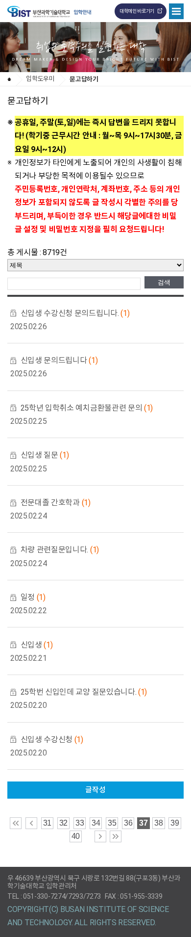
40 (76, 836)
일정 (33, 597)
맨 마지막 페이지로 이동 (115, 836)
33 (79, 823)
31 (47, 823)
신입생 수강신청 (52, 739)
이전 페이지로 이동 (31, 823)
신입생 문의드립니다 (59, 360)
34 (96, 823)
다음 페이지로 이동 (100, 836)
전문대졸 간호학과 (56, 502)
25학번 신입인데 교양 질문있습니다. (84, 692)
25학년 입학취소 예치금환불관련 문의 (87, 408)
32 (63, 823)
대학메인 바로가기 (136, 11)
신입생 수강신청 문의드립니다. (75, 313)
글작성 (95, 789)
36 (128, 823)
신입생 (37, 645)
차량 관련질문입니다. (60, 549)
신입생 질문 (45, 455)
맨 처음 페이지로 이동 (16, 823)
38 (158, 823)
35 (112, 823)
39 (174, 823)
